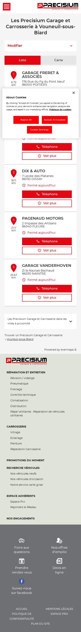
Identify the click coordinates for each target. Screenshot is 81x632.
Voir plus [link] (49, 155)
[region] (40, 113)
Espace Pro (17, 501)
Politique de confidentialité (22, 616)
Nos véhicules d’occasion (26, 479)
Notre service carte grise (26, 485)
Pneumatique (19, 383)
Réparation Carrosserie (25, 449)
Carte (58, 60)
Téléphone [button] (50, 146)
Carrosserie (16, 426)
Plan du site (40, 624)
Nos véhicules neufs (23, 473)
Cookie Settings (39, 130)
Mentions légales (59, 609)
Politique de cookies (60, 110)
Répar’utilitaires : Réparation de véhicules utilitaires (37, 413)
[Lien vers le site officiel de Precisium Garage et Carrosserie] (57, 6)
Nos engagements (21, 518)
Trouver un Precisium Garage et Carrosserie (33, 335)
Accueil (22, 609)
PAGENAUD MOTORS (42, 218)
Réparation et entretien (26, 372)
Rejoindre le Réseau (23, 507)
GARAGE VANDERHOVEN (46, 266)
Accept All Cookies (55, 120)
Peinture (16, 443)
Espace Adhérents (21, 496)
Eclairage (16, 438)
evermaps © (68, 350)
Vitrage (15, 432)
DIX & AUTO (33, 171)
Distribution (18, 406)
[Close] (74, 93)
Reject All (26, 120)
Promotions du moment (25, 460)
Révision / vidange (22, 378)
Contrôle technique (23, 395)
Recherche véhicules (23, 468)
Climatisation (19, 400)
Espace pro (59, 614)
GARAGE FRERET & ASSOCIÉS (40, 75)
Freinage (16, 389)
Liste (22, 60)
